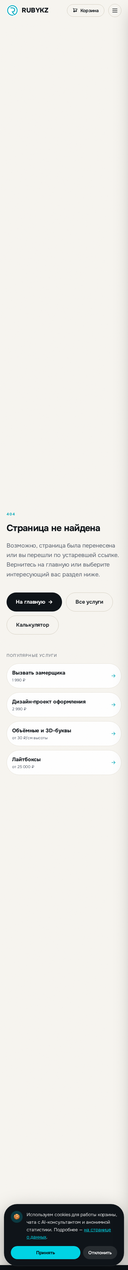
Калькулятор (32, 624)
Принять (45, 1253)
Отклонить (100, 1253)
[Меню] (114, 10)
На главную (34, 601)
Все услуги (89, 601)
